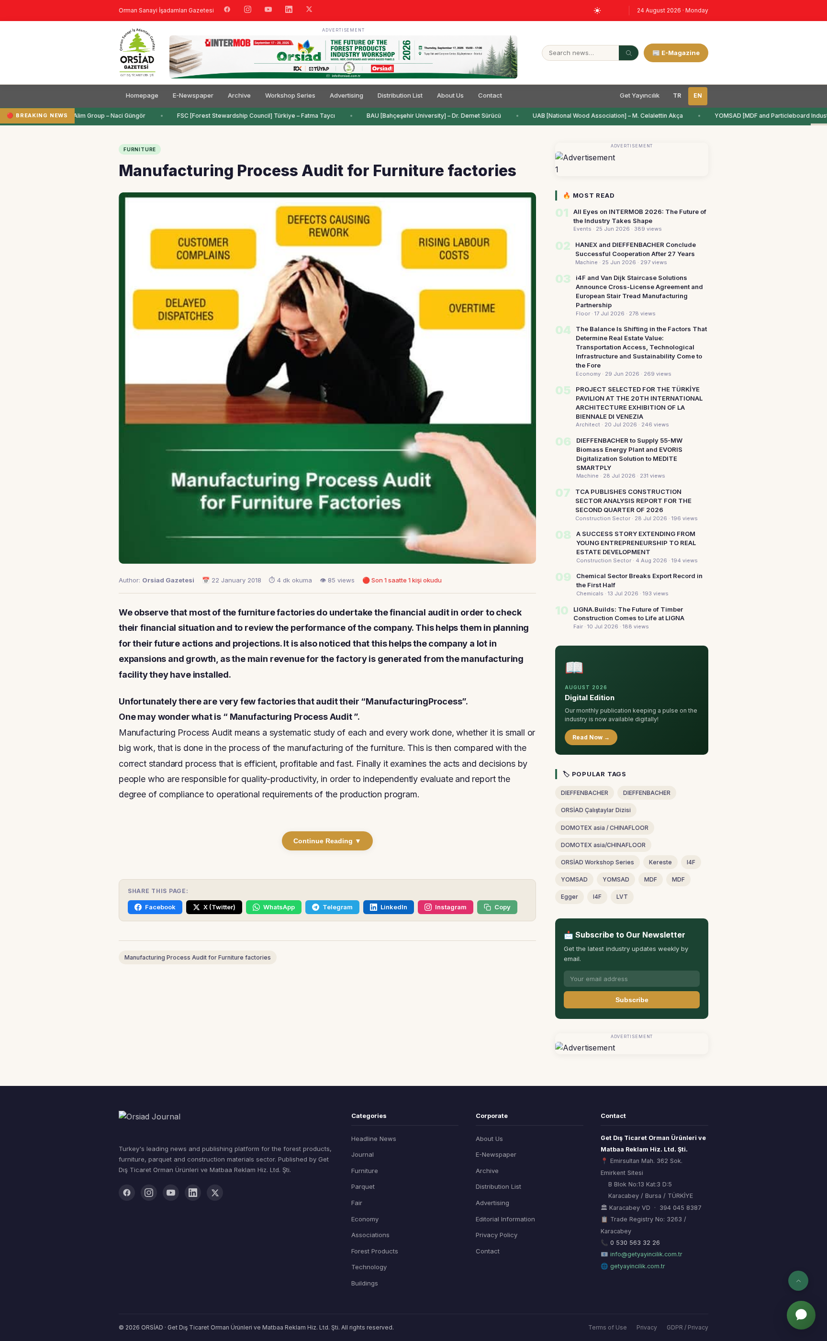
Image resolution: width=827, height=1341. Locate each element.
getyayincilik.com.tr (637, 1266)
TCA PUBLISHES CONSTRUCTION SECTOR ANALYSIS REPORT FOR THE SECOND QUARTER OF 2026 (633, 501)
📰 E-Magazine (676, 52)
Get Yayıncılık (639, 95)
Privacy (647, 1327)
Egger (569, 896)
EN (697, 95)
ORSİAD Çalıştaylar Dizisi (596, 810)
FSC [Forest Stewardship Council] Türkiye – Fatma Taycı (247, 115)
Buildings (364, 1283)
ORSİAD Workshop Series (597, 862)
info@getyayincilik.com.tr (646, 1254)
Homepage (142, 95)
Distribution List (400, 95)
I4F (691, 862)
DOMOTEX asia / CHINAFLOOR (604, 827)
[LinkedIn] (288, 10)
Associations (370, 1235)
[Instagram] (247, 10)
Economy (365, 1219)
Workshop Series (290, 95)
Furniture (364, 1170)
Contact (490, 95)
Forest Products (374, 1251)
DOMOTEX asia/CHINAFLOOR (603, 845)
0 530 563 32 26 (635, 1242)
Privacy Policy (496, 1235)
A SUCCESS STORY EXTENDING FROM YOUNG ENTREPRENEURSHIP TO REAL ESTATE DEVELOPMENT (636, 543)
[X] (309, 10)
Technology (369, 1267)
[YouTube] (268, 10)
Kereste (660, 862)
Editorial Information (505, 1219)
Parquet (363, 1186)
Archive (239, 95)
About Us (450, 95)
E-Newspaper (193, 95)
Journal (362, 1154)
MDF (650, 879)
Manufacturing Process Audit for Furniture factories (197, 957)
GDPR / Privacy (687, 1327)
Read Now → (591, 737)
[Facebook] (227, 10)
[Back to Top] (798, 1281)
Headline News (373, 1138)
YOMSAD (574, 879)
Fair (356, 1203)
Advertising (346, 95)
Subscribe (631, 1000)
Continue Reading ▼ (327, 841)
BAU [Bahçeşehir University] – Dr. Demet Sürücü (425, 115)
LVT (622, 896)
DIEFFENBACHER (584, 792)
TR (677, 95)
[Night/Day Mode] (597, 10)
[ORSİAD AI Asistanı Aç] (801, 1315)
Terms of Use (607, 1327)
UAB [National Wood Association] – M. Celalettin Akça (599, 115)
